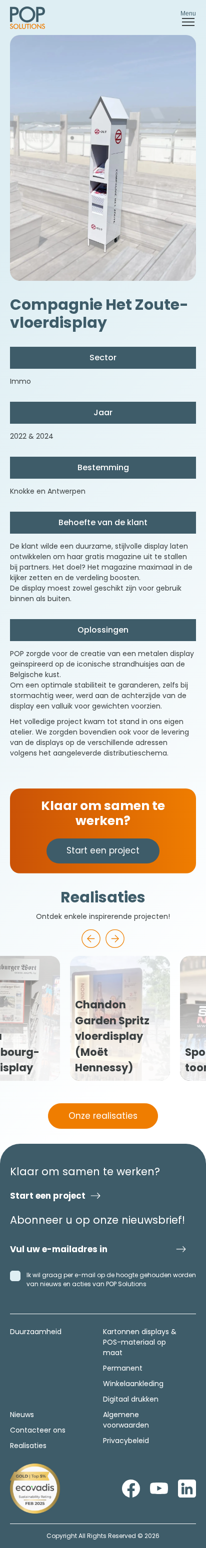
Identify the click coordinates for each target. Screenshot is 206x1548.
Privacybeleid (126, 1441)
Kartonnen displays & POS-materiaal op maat (139, 1342)
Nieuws (22, 1415)
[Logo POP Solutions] (35, 1489)
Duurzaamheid (36, 1332)
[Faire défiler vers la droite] (115, 938)
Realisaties (28, 1446)
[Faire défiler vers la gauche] (91, 938)
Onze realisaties (103, 1116)
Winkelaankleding (133, 1384)
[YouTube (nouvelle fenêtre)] (159, 1489)
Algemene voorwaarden (126, 1420)
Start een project (103, 850)
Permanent (122, 1368)
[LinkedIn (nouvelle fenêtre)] (187, 1489)
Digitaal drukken (130, 1399)
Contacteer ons (38, 1430)
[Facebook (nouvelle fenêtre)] (131, 1489)
